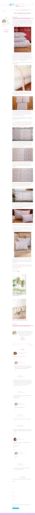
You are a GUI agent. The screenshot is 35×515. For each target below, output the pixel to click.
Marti (18, 438)
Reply (14, 358)
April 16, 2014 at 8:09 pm (21, 404)
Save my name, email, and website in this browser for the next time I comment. (21, 505)
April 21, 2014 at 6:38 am (20, 465)
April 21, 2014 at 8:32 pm (21, 453)
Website (13, 499)
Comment (13, 481)
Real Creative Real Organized (17, 5)
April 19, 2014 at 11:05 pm (21, 439)
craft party (18, 443)
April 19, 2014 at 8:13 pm (20, 426)
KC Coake (19, 403)
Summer (18, 391)
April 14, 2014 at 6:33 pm (20, 353)
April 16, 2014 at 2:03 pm (20, 392)
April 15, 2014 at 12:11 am (20, 377)
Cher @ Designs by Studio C (21, 352)
